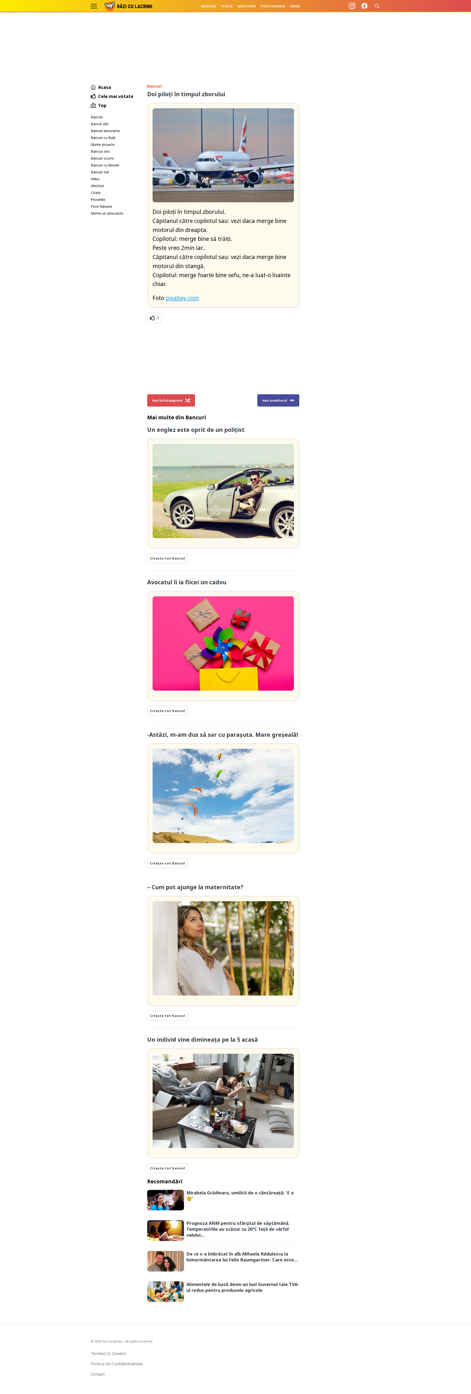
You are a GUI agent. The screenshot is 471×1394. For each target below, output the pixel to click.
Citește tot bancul (167, 558)
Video (295, 6)
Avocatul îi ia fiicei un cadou (186, 582)
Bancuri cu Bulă (103, 137)
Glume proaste (103, 144)
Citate (227, 6)
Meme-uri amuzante (107, 213)
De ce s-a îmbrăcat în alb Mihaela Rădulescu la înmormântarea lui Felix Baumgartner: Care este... (242, 1257)
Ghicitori (246, 6)
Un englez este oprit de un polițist (196, 430)
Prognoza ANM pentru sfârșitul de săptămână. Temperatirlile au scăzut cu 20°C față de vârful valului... (238, 1229)
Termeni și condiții (108, 1353)
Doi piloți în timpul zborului (186, 94)
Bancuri (208, 6)
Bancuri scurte (102, 158)
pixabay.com (182, 298)
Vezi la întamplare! (167, 400)
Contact (98, 1374)
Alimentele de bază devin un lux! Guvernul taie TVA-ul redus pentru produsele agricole (242, 1287)
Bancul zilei (99, 124)
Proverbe (98, 199)
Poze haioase (273, 6)
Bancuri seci (100, 151)
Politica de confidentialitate (117, 1364)
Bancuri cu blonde (105, 165)
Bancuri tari (100, 172)
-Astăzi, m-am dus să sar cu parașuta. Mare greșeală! (222, 734)
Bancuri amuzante (105, 130)
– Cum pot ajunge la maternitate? (195, 887)
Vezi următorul (274, 400)
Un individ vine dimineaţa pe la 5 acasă (202, 1039)
